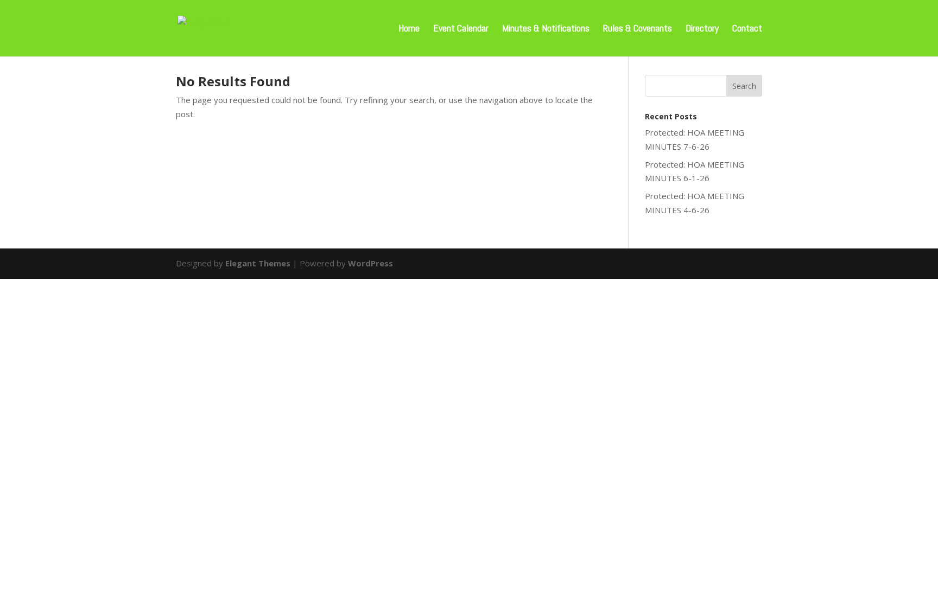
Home (409, 29)
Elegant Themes (257, 263)
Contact (747, 29)
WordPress (370, 263)
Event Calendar (461, 29)
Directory (702, 29)
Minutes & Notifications (546, 29)
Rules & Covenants (637, 29)
